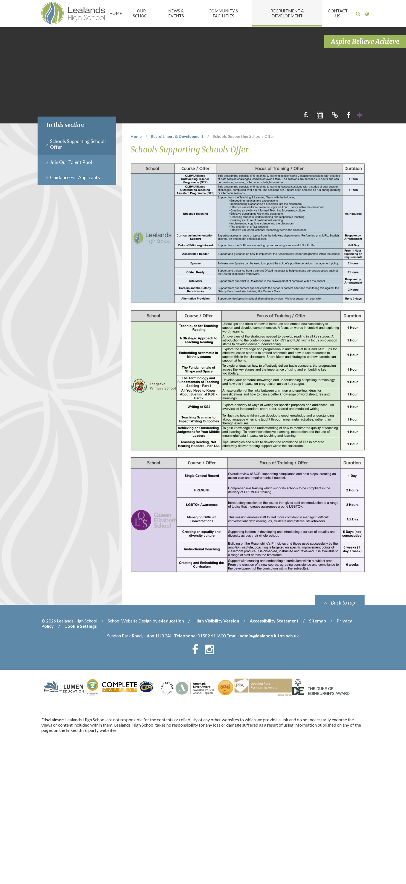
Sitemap (317, 620)
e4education (171, 620)
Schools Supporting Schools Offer (243, 136)
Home (136, 136)
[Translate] (367, 13)
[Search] (358, 13)
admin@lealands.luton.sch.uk (269, 635)
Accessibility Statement (274, 620)
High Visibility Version (216, 620)
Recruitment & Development (177, 136)
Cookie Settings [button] (80, 626)
